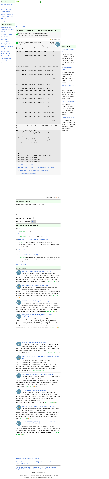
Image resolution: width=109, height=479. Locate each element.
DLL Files (4, 39)
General (18, 458)
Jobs (41, 462)
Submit (34, 221)
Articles (52, 462)
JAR (39, 467)
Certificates (52, 467)
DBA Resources (5, 32)
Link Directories (5, 48)
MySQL (24, 27)
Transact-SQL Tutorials (8, 16)
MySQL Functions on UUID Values (28, 165)
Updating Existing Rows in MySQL (28, 254)
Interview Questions (7, 4)
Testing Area (21, 228)
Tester (18, 467)
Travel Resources (6, 58)
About (26, 462)
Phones (37, 469)
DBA (29, 467)
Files (46, 467)
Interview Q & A (5, 51)
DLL (43, 467)
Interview (46, 462)
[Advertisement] (8, 86)
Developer (24, 467)
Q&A (27, 469)
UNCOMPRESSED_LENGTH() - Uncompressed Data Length (36, 167)
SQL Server (35, 458)
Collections (32, 462)
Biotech (31, 469)
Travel (42, 469)
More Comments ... (22, 264)
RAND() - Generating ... (68, 117)
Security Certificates (7, 44)
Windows (35, 467)
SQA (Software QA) (6, 27)
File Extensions (5, 41)
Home (18, 27)
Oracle (29, 458)
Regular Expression (7, 46)
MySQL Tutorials (6, 7)
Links (23, 469)
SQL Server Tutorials (7, 14)
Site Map (3, 21)
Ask (17, 463)
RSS (57, 462)
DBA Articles (4, 19)
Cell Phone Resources (7, 56)
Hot (22, 462)
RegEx (18, 469)
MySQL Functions (6, 9)
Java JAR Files (5, 36)
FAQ (37, 462)
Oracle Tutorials (5, 11)
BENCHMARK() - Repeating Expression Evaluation (33, 239)
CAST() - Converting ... (68, 101)
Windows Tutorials (6, 34)
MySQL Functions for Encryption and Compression (33, 170)
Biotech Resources (6, 53)
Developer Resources (7, 29)
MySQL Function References (27, 173)
